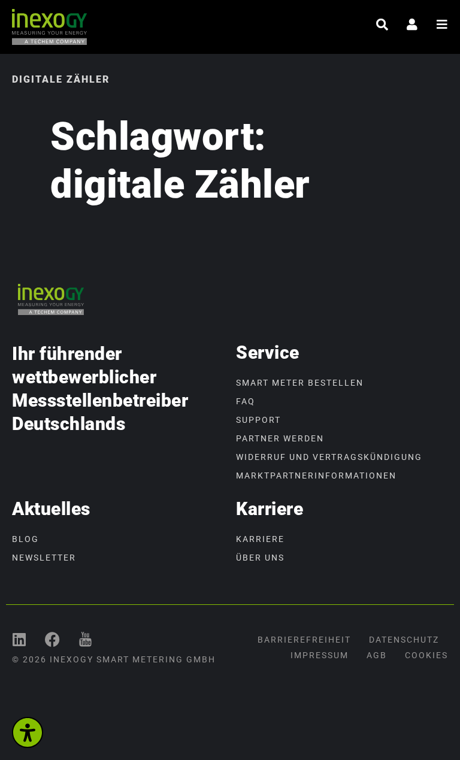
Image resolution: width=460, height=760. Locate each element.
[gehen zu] (382, 25)
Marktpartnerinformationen (316, 475)
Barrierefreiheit (304, 639)
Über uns (260, 557)
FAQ (245, 401)
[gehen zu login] (412, 25)
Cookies (426, 655)
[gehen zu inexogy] (52, 639)
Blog (25, 539)
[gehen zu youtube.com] (85, 639)
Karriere (260, 539)
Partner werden (280, 438)
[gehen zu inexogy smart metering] (19, 639)
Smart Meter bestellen (300, 382)
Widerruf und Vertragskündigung (329, 457)
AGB (377, 655)
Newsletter (44, 557)
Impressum (319, 655)
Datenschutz (404, 639)
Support (258, 420)
